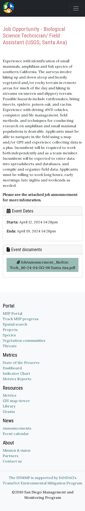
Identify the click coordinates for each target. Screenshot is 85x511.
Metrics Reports (17, 379)
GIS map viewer (16, 400)
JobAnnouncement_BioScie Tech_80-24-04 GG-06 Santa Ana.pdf (42, 265)
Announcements (17, 428)
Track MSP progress (21, 319)
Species (9, 335)
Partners (10, 455)
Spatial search (15, 324)
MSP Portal (12, 313)
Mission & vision (16, 450)
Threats (10, 346)
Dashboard (12, 368)
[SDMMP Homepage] (9, 7)
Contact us (12, 461)
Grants (9, 411)
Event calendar (16, 433)
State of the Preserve (21, 362)
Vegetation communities (24, 340)
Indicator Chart (16, 373)
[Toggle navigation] (76, 8)
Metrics (9, 395)
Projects (10, 329)
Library (9, 406)
